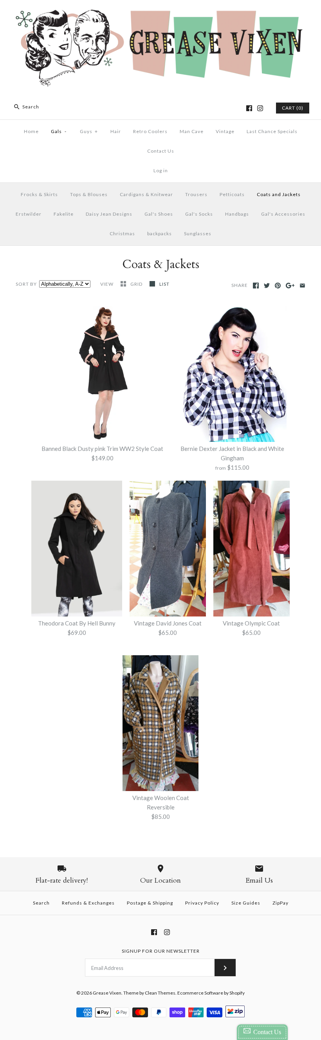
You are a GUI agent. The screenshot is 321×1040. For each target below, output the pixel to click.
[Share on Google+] (290, 285)
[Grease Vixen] (160, 12)
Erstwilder (28, 214)
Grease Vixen (107, 993)
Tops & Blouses (89, 194)
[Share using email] (302, 285)
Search (41, 903)
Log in (160, 170)
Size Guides (245, 903)
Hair (115, 131)
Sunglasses (197, 233)
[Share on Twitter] (267, 285)
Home (31, 131)
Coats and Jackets (279, 194)
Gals (59, 131)
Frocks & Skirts (39, 194)
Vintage (225, 131)
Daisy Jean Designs (109, 214)
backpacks (159, 233)
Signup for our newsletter (161, 951)
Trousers (196, 194)
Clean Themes (160, 993)
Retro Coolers (150, 131)
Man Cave (192, 131)
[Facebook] (249, 108)
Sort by (26, 284)
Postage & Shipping (150, 903)
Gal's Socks (199, 214)
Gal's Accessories (283, 214)
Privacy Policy (202, 903)
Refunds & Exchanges (88, 903)
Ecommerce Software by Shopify (211, 993)
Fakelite (64, 214)
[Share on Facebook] (256, 285)
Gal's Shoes (158, 214)
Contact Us (160, 151)
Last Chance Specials (272, 131)
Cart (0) (292, 108)
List (164, 284)
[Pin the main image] (278, 285)
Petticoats (232, 194)
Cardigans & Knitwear (146, 194)
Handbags (237, 214)
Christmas (122, 233)
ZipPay (280, 903)
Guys (89, 131)
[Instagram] (260, 108)
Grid (137, 284)
